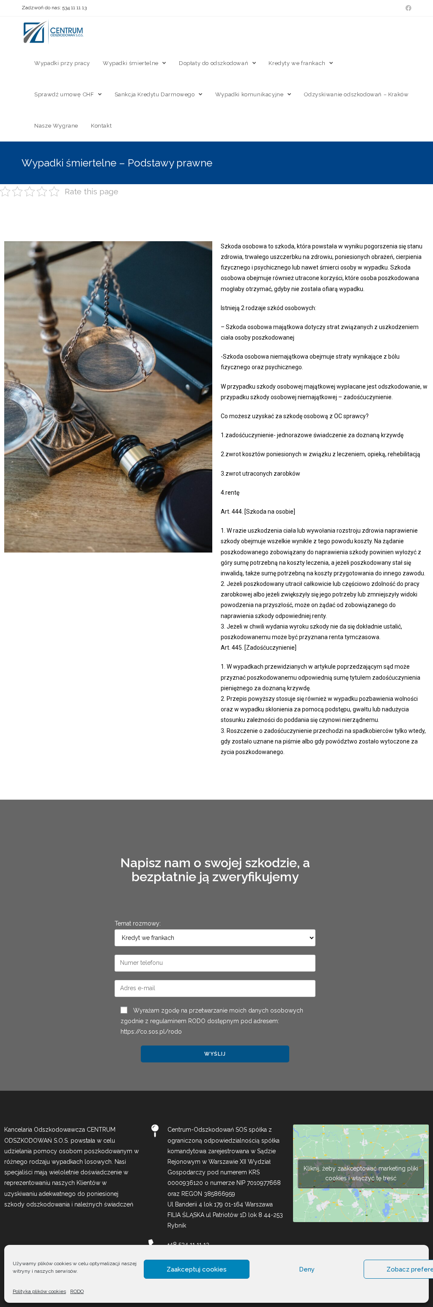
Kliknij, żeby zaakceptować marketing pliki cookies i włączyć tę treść (361, 1173)
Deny (307, 1269)
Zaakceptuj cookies (197, 1269)
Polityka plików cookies (39, 1291)
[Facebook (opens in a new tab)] (407, 8)
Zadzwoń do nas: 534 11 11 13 (54, 8)
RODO (77, 1291)
